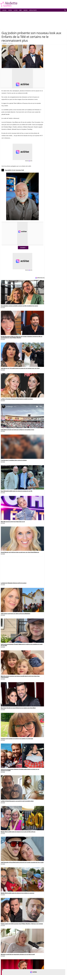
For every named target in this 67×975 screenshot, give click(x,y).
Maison (25, 10)
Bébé (20, 10)
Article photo (33, 10)
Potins (10, 10)
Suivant (22, 247)
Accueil (4, 10)
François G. (5, 43)
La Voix (15, 10)
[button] (65, 10)
